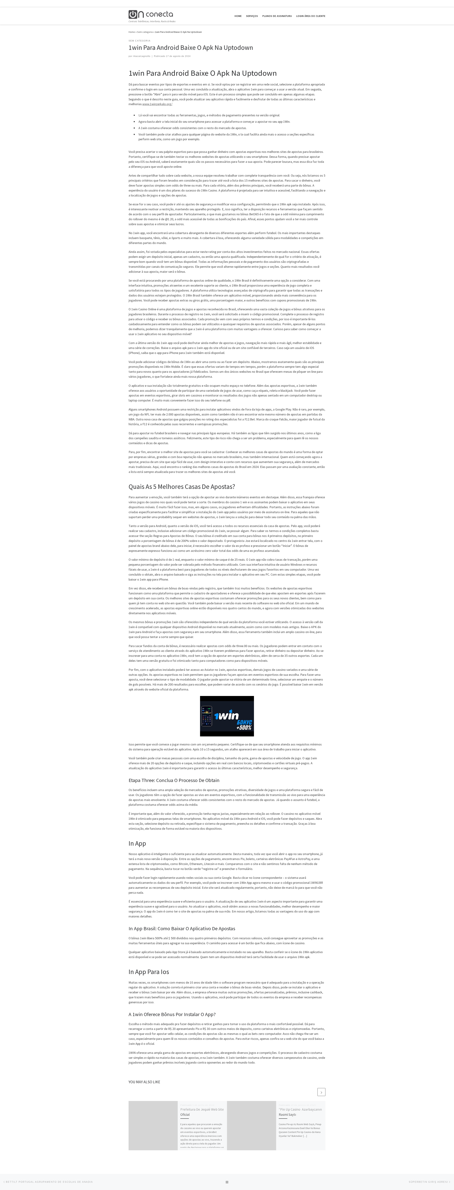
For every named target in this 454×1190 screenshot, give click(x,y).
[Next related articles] (321, 1092)
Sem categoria (145, 32)
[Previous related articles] (313, 1092)
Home (132, 32)
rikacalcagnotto (141, 56)
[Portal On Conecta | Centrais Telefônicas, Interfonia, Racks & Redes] (151, 14)
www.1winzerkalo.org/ (157, 104)
